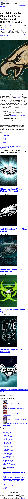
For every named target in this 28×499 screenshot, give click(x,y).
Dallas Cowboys (7, 442)
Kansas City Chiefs (8, 452)
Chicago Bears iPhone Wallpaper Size (16, 404)
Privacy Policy (6, 487)
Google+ (16, 146)
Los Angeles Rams (7, 453)
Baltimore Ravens (7, 433)
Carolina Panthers (7, 436)
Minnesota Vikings (7, 454)
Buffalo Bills (6, 435)
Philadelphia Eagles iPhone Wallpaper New (11, 270)
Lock (4, 139)
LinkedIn (20, 146)
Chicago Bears (6, 438)
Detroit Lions (6, 445)
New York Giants (7, 459)
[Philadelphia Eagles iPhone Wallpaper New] (9, 266)
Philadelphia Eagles (8, 460)
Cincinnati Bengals (7, 439)
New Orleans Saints (8, 457)
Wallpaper (5, 143)
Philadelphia (6, 141)
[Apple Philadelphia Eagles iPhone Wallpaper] (9, 225)
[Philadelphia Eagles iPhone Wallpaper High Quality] (9, 185)
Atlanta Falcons (7, 432)
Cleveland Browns (7, 440)
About (4, 483)
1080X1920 (6, 135)
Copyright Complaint (8, 485)
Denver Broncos (7, 443)
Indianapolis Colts (7, 449)
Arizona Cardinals (7, 431)
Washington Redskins (8, 467)
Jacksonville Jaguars (8, 450)
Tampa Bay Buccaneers (9, 464)
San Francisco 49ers (8, 461)
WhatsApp (11, 146)
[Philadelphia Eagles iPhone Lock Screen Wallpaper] (14, 65)
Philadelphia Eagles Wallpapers (13, 25)
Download (11, 148)
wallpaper (17, 97)
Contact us (5, 484)
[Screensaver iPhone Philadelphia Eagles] (9, 306)
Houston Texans (7, 447)
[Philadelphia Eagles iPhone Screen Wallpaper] (9, 386)
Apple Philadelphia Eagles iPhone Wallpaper (14, 477)
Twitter (2, 146)
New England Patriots (8, 456)
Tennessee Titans (7, 466)
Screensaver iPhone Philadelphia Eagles (13, 480)
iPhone (5, 138)
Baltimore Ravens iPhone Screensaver (16, 419)
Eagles (4, 136)
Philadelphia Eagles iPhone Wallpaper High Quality (11, 190)
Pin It (23, 146)
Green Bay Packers (8, 446)
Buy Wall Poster (4, 148)
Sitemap (5, 488)
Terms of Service (7, 490)
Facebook (6, 146)
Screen (4, 142)
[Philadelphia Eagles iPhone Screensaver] (9, 346)
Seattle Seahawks (7, 463)
